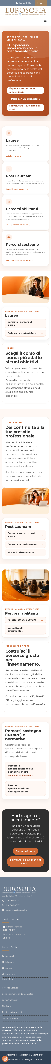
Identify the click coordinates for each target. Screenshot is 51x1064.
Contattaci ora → (25, 851)
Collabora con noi (10, 1018)
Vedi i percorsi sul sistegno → (19, 260)
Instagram (9, 974)
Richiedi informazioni (12, 1012)
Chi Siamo (7, 1006)
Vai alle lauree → (13, 156)
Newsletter (26, 3)
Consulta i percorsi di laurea (25, 323)
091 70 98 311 (12, 900)
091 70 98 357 (13, 905)
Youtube (8, 968)
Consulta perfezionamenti (25, 544)
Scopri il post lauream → (17, 189)
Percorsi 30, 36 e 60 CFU (25, 620)
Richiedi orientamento (25, 552)
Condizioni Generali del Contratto (17, 994)
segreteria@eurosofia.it (17, 910)
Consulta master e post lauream (25, 535)
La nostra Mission (10, 1000)
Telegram (9, 962)
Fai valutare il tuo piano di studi (24, 107)
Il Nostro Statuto (10, 988)
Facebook (9, 956)
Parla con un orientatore (25, 99)
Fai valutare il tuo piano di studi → (25, 862)
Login (40, 3)
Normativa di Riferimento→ (25, 629)
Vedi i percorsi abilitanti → (18, 225)
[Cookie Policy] (5, 1059)
